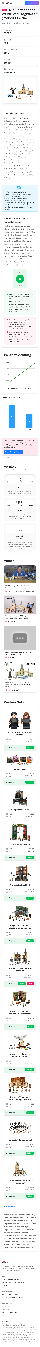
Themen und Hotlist (9, 1285)
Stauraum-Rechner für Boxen (12, 1297)
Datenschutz (6, 1309)
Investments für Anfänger (11, 1279)
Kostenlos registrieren (13, 452)
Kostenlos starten (31, 3)
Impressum (6, 1306)
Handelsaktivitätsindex (10, 1294)
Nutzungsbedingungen (10, 1312)
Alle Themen (10, 1207)
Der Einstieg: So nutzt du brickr (13, 1282)
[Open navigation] (3, 3)
